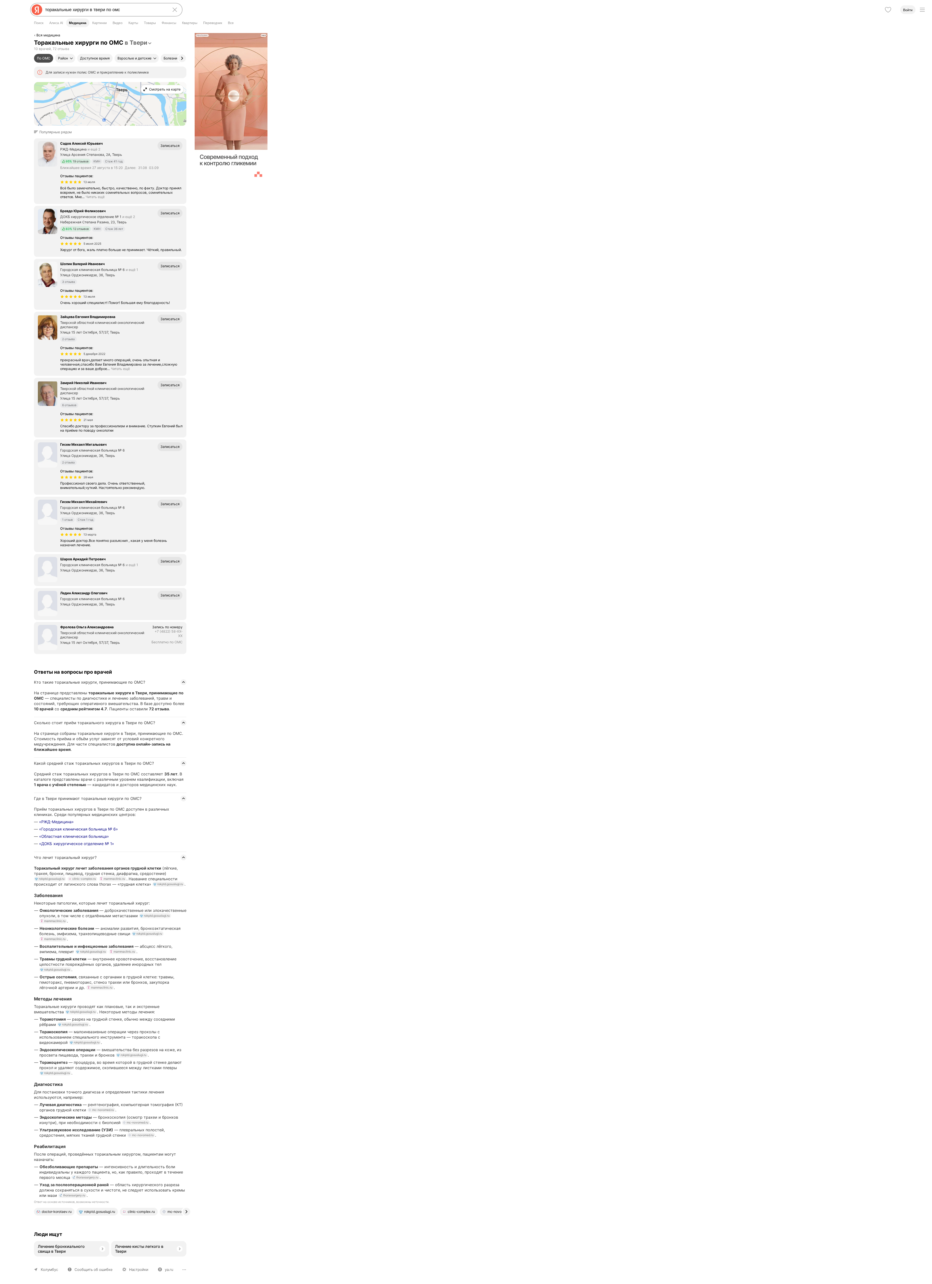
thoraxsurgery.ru (87, 1177)
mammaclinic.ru (114, 879)
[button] (54, 132)
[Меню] (922, 10)
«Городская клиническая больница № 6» (78, 829)
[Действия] (186, 36)
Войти (908, 10)
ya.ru (169, 1269)
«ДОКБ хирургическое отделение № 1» (76, 843)
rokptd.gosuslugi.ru (52, 879)
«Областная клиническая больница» (74, 836)
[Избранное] (888, 9)
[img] (71, 182)
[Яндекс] (37, 9)
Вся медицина (48, 35)
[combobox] (105, 9)
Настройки (138, 1269)
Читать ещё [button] (95, 197)
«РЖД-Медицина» (56, 821)
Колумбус (49, 1269)
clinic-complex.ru (84, 879)
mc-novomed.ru (103, 1110)
